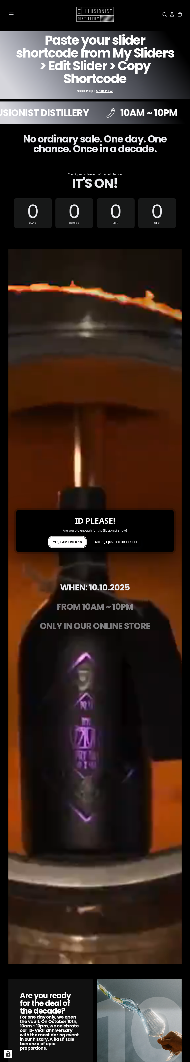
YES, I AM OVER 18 (67, 542)
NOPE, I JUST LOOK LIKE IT (116, 542)
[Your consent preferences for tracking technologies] (8, 1054)
